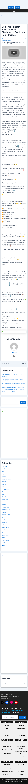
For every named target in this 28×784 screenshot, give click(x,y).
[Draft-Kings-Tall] (14, 433)
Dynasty (4, 476)
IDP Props (4, 492)
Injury (3, 494)
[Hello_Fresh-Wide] (14, 332)
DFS (3, 474)
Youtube (4, 547)
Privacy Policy (7, 768)
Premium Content (6, 514)
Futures (4, 481)
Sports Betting (5, 535)
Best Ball (4, 469)
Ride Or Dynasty (6, 527)
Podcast (4, 512)
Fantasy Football (6, 479)
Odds (3, 502)
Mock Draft (5, 497)
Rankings (4, 520)
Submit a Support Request (8, 779)
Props (3, 517)
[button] (11, 7)
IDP (3, 486)
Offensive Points (6, 509)
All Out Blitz (5, 466)
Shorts (3, 532)
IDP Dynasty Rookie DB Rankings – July (12, 392)
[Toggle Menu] (14, 11)
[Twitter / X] (14, 356)
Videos (3, 542)
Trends (3, 537)
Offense (4, 504)
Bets (3, 471)
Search (3, 400)
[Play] (14, 53)
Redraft (4, 525)
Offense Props (5, 507)
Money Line (5, 499)
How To (4, 484)
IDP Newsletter (5, 489)
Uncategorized (5, 540)
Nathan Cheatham (5, 698)
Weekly (3, 545)
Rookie (3, 530)
